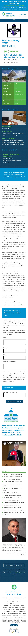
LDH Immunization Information (12, 505)
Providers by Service (20, 609)
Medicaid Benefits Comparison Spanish (14, 512)
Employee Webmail (10, 603)
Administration (7, 609)
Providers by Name (6, 611)
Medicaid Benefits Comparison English (13, 510)
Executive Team (22, 611)
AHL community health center (17, 573)
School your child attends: (10, 361)
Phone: (5, 347)
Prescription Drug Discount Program (11, 605)
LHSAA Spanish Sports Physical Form (13, 481)
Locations (8, 598)
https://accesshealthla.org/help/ (14, 5)
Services (13, 598)
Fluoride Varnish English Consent (12, 492)
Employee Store (19, 601)
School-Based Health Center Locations (17, 607)
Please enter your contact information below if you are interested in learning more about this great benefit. (14, 332)
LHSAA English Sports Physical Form (13, 479)
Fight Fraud (14, 625)
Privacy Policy (15, 615)
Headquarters (16, 599)
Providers (18, 598)
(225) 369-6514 (11, 51)
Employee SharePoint (10, 601)
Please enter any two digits (10, 392)
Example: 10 (6, 398)
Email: (5, 354)
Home (4, 598)
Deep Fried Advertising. (17, 622)
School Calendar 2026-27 (10, 515)
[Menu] (14, 20)
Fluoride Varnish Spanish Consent (12, 495)
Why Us (3, 613)
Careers (21, 599)
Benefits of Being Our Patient (12, 613)
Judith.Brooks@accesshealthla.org (12, 160)
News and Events (8, 599)
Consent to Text (22, 615)
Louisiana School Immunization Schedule (14, 502)
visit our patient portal (14, 565)
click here (22, 305)
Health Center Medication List (11, 500)
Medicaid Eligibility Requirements (12, 507)
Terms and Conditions (6, 615)
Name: (5, 337)
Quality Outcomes (18, 603)
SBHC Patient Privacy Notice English (13, 497)
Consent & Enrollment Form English (13, 474)
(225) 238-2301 (6, 162)
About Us (23, 598)
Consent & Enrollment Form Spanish (13, 476)
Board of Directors (14, 611)
